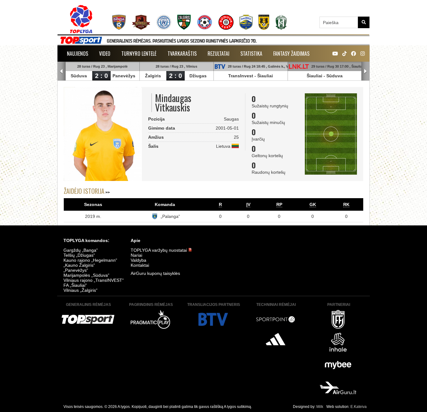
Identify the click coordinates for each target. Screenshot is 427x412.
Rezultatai (218, 53)
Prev (62, 71)
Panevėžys (124, 75)
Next (365, 71)
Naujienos (77, 53)
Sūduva (79, 75)
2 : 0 (101, 75)
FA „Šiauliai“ (75, 285)
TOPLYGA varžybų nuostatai (159, 250)
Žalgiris (153, 75)
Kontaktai (140, 265)
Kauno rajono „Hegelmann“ (90, 260)
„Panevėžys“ (75, 270)
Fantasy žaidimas (291, 53)
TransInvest (240, 75)
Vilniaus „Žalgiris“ (80, 290)
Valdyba (138, 260)
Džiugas (198, 75)
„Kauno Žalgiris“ (79, 265)
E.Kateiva (358, 406)
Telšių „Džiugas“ (79, 255)
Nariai (136, 255)
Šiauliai (265, 75)
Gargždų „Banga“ (80, 250)
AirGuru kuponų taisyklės (155, 273)
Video (104, 53)
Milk (319, 406)
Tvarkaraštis (182, 53)
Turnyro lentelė (139, 53)
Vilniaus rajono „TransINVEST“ (93, 280)
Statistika (251, 53)
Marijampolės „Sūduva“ (86, 275)
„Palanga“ (170, 216)
